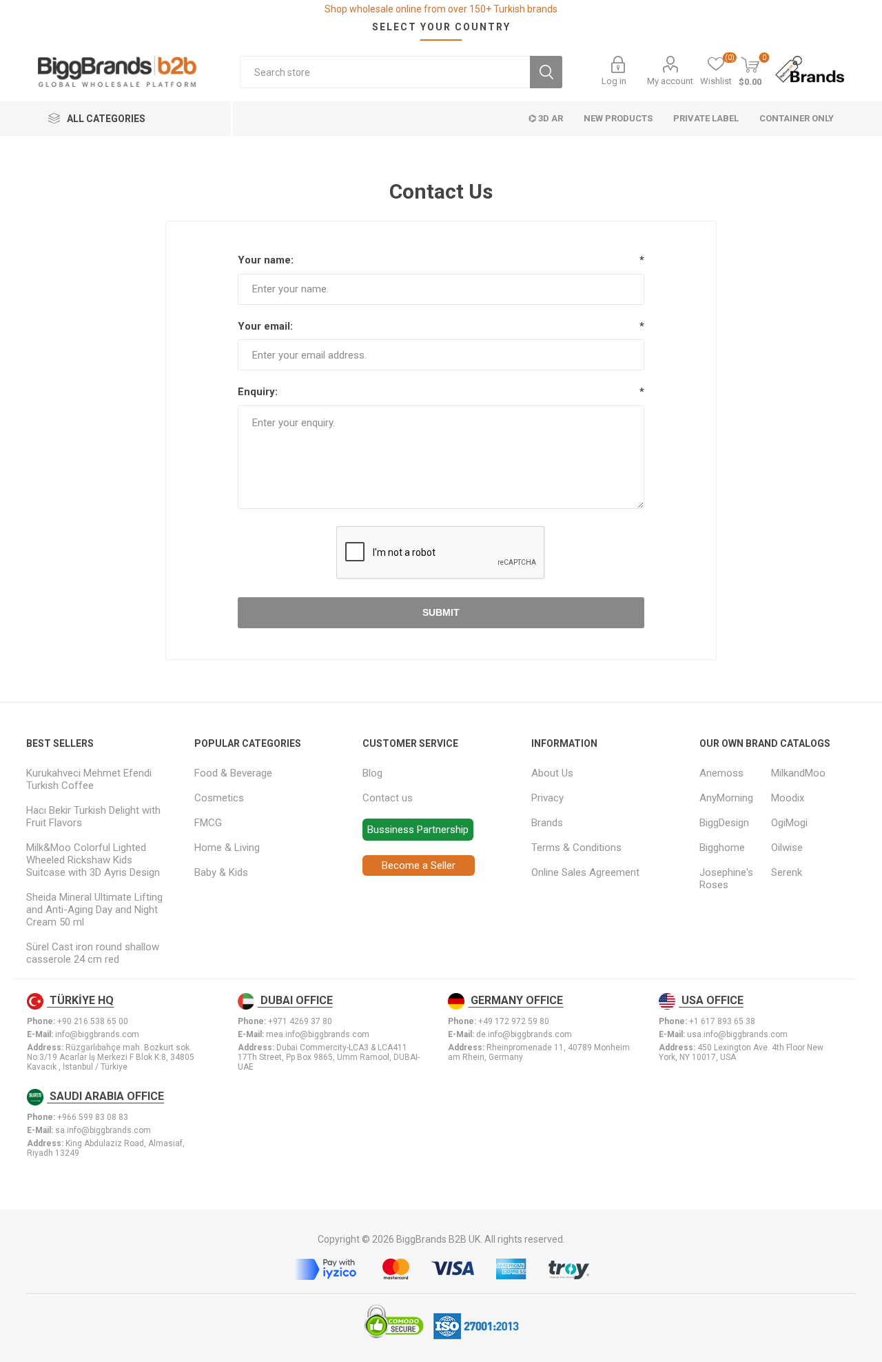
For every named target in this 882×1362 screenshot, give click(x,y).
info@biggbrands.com (97, 1034)
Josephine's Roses (726, 878)
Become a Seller (418, 865)
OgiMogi (789, 823)
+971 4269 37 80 (300, 1021)
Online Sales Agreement (585, 872)
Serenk (786, 872)
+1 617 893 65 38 (722, 1021)
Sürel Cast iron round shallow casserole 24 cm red (92, 953)
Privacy (547, 798)
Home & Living (227, 847)
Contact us (387, 798)
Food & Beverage (233, 773)
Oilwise (787, 847)
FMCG (208, 823)
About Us (552, 773)
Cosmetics (219, 798)
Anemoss (721, 773)
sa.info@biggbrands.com (103, 1130)
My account (670, 81)
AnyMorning (726, 798)
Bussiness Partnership (418, 829)
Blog (372, 773)
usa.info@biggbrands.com (737, 1034)
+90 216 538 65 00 (92, 1021)
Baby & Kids (221, 872)
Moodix (787, 798)
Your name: (266, 260)
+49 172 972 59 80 (513, 1021)
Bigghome (722, 847)
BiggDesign (724, 823)
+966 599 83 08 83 (92, 1117)
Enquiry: (258, 391)
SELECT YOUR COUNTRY (441, 26)
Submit (441, 612)
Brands (547, 823)
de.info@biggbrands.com (524, 1034)
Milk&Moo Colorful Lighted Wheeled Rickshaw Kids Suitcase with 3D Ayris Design (93, 860)
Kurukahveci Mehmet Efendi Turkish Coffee (89, 779)
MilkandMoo (798, 773)
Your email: (265, 326)
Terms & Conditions (576, 847)
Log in (614, 81)
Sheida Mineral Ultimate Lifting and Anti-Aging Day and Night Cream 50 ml (94, 909)
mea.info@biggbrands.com (317, 1034)
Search (546, 72)
